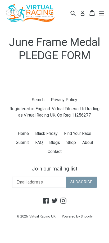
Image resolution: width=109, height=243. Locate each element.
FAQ (39, 142)
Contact (55, 151)
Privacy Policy (64, 99)
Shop (71, 142)
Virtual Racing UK (42, 216)
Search (38, 99)
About (87, 142)
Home (23, 133)
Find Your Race (77, 133)
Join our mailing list (55, 168)
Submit (22, 142)
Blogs (54, 142)
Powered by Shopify (77, 216)
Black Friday (46, 133)
